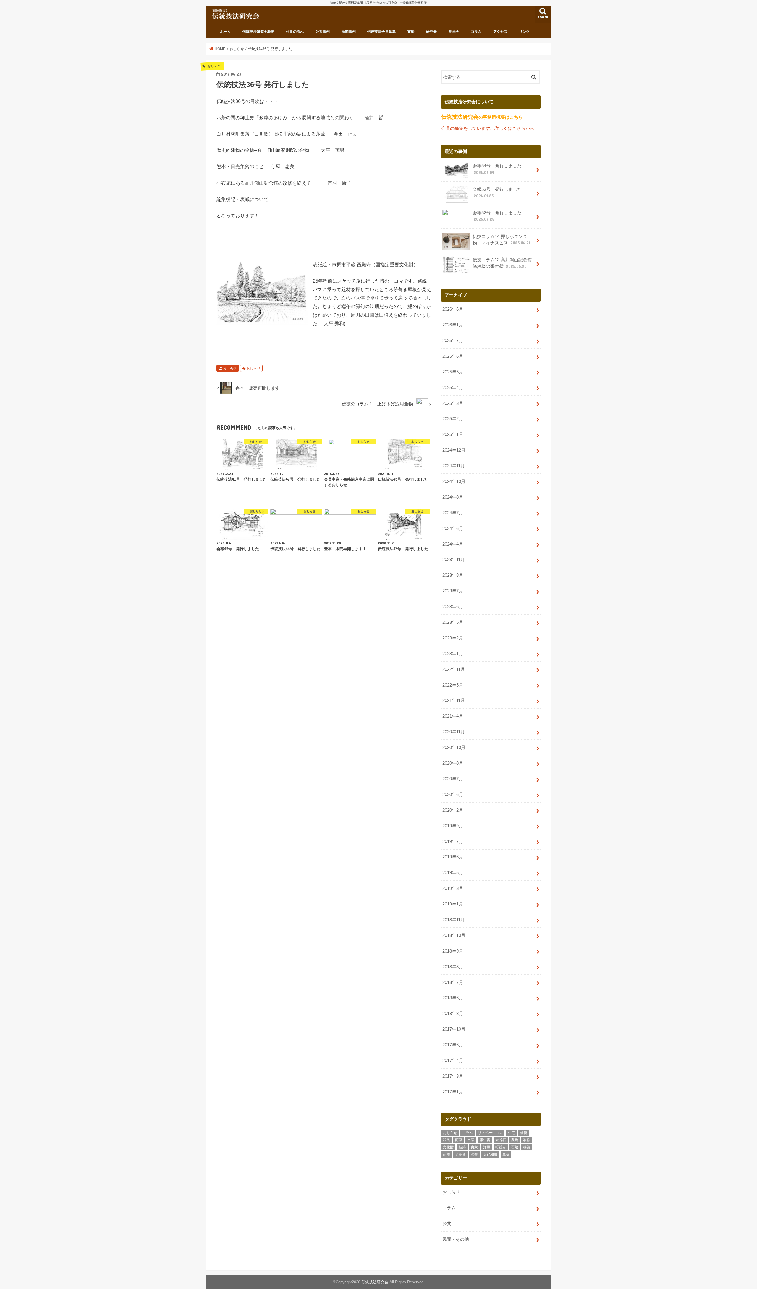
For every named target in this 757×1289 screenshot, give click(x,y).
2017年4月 (452, 1060)
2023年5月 (452, 622)
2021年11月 (453, 700)
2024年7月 (452, 512)
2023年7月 (452, 591)
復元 (514, 1140)
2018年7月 (452, 982)
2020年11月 (453, 731)
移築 (526, 1147)
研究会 (431, 32)
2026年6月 (452, 309)
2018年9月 (452, 951)
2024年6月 (452, 528)
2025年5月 (452, 372)
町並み (500, 1147)
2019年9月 (452, 826)
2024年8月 (452, 497)
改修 (526, 1140)
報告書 (485, 1140)
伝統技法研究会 (374, 1282)
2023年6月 (452, 606)
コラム (476, 32)
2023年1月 (452, 653)
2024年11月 (453, 465)
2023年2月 (452, 638)
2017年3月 (452, 1076)
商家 (458, 1140)
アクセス (500, 32)
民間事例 (349, 32)
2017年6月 (452, 1045)
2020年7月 (452, 778)
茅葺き (460, 1155)
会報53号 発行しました (497, 192)
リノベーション (490, 1133)
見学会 (454, 32)
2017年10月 (453, 1029)
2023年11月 (453, 559)
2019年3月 (452, 888)
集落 (505, 1155)
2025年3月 (452, 403)
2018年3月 (452, 1013)
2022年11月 (453, 669)
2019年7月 (452, 841)
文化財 (448, 1147)
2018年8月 (452, 966)
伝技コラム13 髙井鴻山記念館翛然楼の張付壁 (502, 263)
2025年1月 (452, 434)
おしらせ (230, 368)
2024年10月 (453, 481)
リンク (524, 32)
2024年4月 (452, 544)
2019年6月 (452, 857)
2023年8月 (452, 575)
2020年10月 (453, 747)
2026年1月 (452, 325)
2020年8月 (452, 763)
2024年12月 (453, 450)
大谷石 (500, 1140)
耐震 (446, 1155)
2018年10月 (453, 935)
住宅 (511, 1133)
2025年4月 (452, 387)
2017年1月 (452, 1092)
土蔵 (470, 1140)
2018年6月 (452, 997)
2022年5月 (452, 685)
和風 (446, 1140)
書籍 (411, 32)
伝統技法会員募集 (381, 32)
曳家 (474, 1147)
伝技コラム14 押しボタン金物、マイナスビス (502, 239)
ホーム (225, 32)
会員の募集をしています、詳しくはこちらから (487, 128)
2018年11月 (453, 919)
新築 (462, 1147)
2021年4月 (452, 716)
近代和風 (490, 1155)
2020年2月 (452, 810)
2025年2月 (452, 418)
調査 (474, 1155)
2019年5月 (452, 872)
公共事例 (323, 32)
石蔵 (514, 1147)
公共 (446, 1223)
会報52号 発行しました (497, 216)
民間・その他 (455, 1239)
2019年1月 (452, 904)
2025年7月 (452, 340)
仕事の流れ (295, 32)
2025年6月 (452, 356)
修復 (523, 1133)
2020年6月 (452, 794)
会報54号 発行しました (497, 169)
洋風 (486, 1147)
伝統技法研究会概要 (258, 32)
